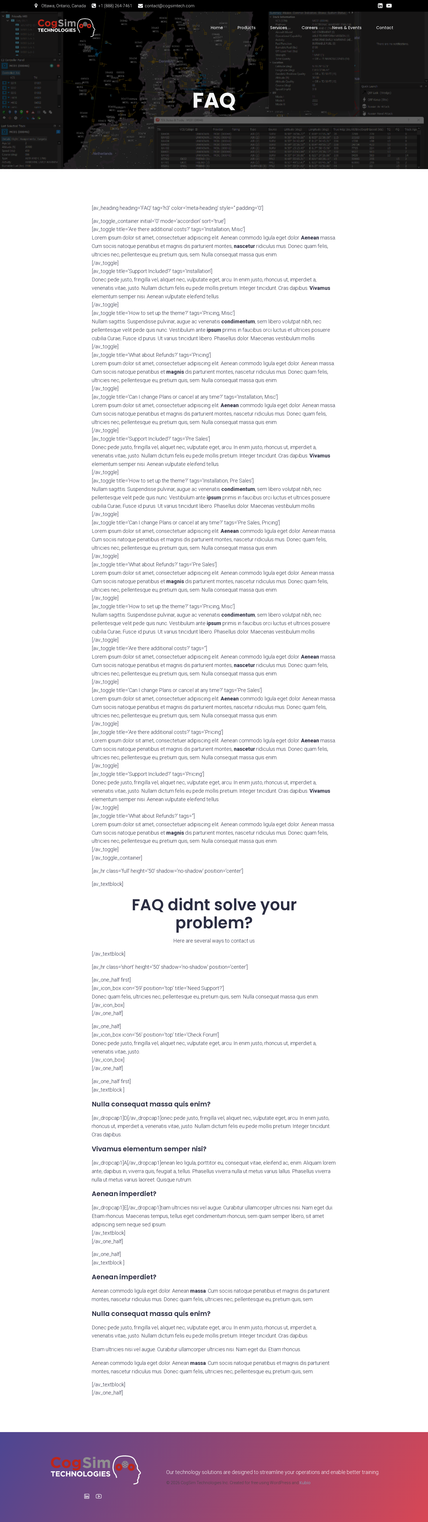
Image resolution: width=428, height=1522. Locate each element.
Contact (384, 28)
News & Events (347, 28)
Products (247, 28)
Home (217, 28)
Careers (310, 28)
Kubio (305, 1483)
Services (278, 28)
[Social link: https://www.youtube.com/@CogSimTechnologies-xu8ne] (389, 5)
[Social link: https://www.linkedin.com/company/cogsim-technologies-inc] (380, 5)
